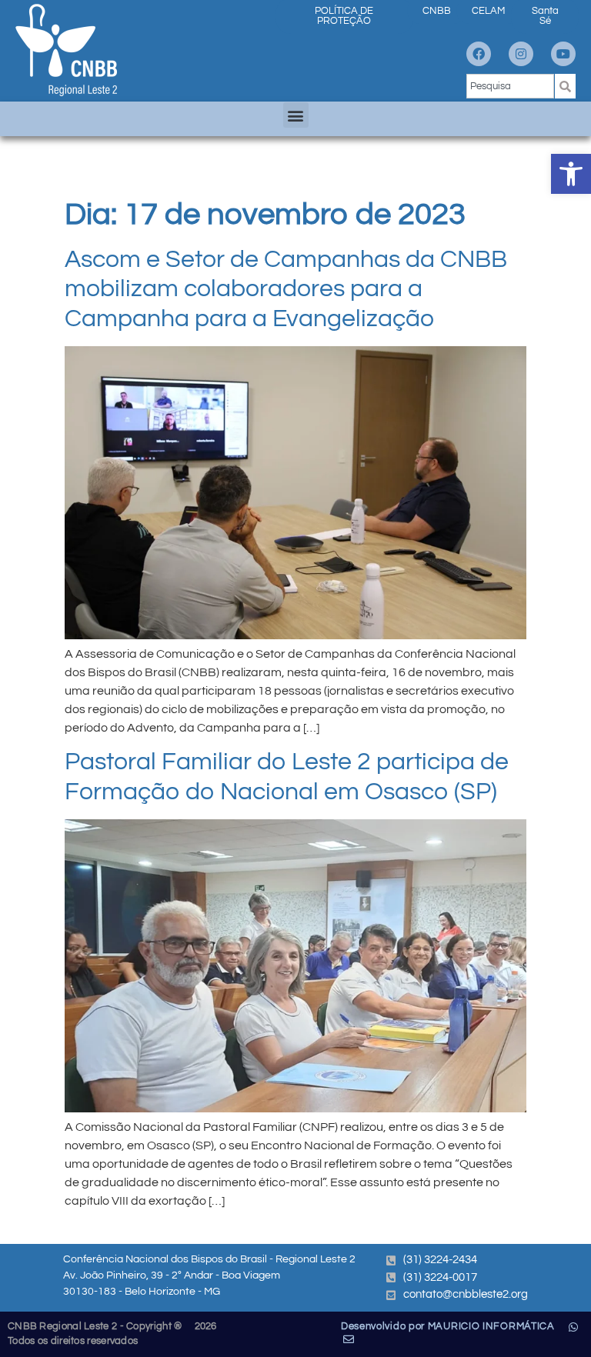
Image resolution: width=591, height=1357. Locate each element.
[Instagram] (521, 54)
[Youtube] (563, 54)
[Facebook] (478, 54)
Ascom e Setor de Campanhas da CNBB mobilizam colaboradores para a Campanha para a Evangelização (286, 289)
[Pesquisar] (565, 86)
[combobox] (510, 86)
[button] (571, 174)
